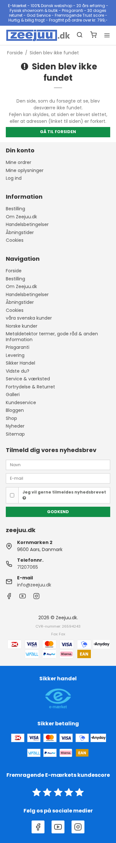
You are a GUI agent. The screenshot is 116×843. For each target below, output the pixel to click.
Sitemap (15, 434)
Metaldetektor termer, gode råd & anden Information (52, 337)
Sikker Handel (20, 363)
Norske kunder (21, 326)
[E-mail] (58, 478)
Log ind (14, 178)
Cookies (15, 240)
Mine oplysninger (25, 170)
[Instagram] (36, 597)
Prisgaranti (17, 347)
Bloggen (15, 410)
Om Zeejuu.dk (21, 216)
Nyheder (15, 426)
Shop (11, 418)
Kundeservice (21, 402)
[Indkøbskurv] (93, 36)
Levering (15, 355)
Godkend (58, 511)
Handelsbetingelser (27, 224)
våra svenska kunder (29, 318)
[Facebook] (9, 597)
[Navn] (58, 464)
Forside (14, 270)
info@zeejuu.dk (34, 585)
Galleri (13, 394)
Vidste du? (17, 371)
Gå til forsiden (58, 131)
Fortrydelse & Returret (30, 387)
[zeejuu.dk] (32, 35)
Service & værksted (28, 379)
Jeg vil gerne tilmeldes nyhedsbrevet (64, 492)
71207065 (27, 567)
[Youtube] (22, 597)
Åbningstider (20, 232)
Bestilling (15, 208)
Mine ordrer (18, 162)
